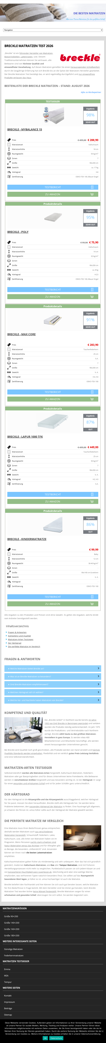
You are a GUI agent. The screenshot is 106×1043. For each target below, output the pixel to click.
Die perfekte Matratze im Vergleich (24, 646)
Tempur (8, 982)
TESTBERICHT (34, 188)
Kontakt (7, 995)
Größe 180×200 (11, 935)
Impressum (9, 1002)
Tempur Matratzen (68, 865)
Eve (52, 865)
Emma (7, 969)
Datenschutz (56, 1038)
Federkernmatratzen (13, 955)
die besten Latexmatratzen (39, 852)
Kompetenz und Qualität (19, 636)
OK (45, 1038)
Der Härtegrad (14, 643)
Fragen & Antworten (17, 632)
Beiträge (8, 1008)
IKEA (6, 975)
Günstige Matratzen (13, 949)
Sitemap (8, 1014)
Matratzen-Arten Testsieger (20, 639)
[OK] (102, 1031)
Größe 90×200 (11, 916)
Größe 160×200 (11, 929)
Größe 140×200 (11, 922)
